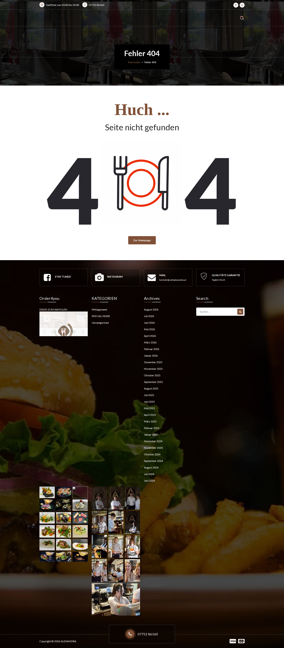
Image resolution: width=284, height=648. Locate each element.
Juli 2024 (149, 474)
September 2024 (153, 460)
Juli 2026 (149, 316)
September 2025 (153, 381)
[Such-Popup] (242, 18)
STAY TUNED (63, 276)
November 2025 (153, 368)
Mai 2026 (149, 329)
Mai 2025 (149, 408)
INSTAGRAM (115, 276)
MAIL (162, 275)
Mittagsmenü (99, 309)
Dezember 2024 (153, 441)
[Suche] (240, 312)
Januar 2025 (151, 434)
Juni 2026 (149, 322)
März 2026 (150, 342)
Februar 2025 (151, 427)
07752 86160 (96, 4)
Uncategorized (100, 322)
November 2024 (153, 447)
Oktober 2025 (152, 375)
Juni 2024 (149, 480)
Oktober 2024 (152, 454)
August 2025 (151, 388)
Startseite (134, 62)
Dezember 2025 (153, 362)
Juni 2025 (149, 401)
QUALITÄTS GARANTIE (226, 275)
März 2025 (150, 421)
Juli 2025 (149, 395)
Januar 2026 (151, 355)
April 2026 (150, 335)
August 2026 (151, 309)
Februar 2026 (151, 348)
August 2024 (151, 467)
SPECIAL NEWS (101, 316)
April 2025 (150, 414)
